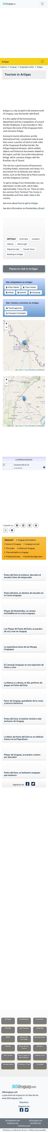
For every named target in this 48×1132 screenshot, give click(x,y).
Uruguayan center (27, 67)
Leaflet (19, 370)
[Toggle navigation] (42, 3)
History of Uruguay (27, 548)
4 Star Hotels (13, 287)
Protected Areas (13, 556)
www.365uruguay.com (12, 1098)
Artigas (5, 61)
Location (36, 239)
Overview (23, 239)
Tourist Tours (29, 249)
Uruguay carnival (32, 544)
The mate (10, 548)
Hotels (11, 292)
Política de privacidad (37, 1130)
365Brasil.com (12, 1123)
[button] (24, 343)
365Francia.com (24, 1126)
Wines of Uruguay (13, 544)
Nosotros (24, 1102)
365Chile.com (35, 1123)
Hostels (22, 292)
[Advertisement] (24, 33)
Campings (36, 292)
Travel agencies (15, 308)
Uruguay (13, 67)
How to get (22, 244)
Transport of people (17, 313)
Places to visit (13, 249)
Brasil (41, 208)
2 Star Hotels (30, 287)
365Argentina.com (12, 1121)
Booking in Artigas (15, 254)
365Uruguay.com (35, 1121)
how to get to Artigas (28, 203)
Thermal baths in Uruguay (17, 552)
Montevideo (31, 208)
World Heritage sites (33, 556)
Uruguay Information (27, 540)
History (10, 244)
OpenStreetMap (30, 370)
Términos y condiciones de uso (14, 1130)
